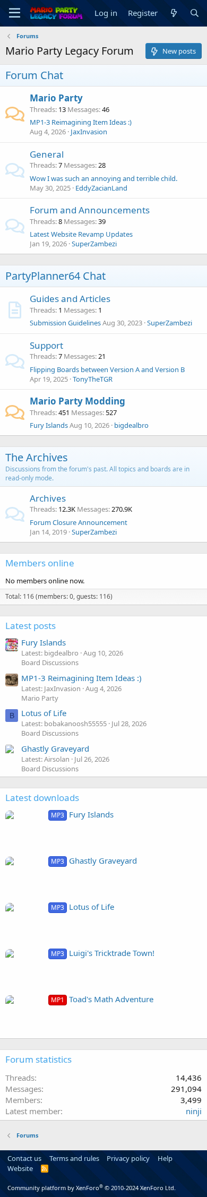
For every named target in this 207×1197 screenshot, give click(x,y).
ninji (194, 1111)
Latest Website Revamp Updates (81, 234)
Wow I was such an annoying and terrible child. (103, 178)
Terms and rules (74, 1158)
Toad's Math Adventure (102, 999)
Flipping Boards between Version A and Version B (107, 369)
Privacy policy (128, 1158)
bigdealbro (131, 425)
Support (46, 345)
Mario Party (56, 98)
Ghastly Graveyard (55, 748)
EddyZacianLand (101, 188)
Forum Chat (34, 75)
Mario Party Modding (77, 401)
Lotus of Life (43, 713)
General (47, 154)
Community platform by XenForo (91, 1188)
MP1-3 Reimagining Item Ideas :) (81, 122)
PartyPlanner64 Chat (55, 276)
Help (165, 1158)
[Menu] (14, 13)
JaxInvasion (89, 131)
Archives (48, 498)
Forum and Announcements (90, 210)
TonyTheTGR (93, 379)
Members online (39, 563)
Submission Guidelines (65, 323)
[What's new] (173, 13)
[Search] (194, 13)
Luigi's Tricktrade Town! (102, 953)
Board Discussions (50, 662)
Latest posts (30, 625)
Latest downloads (42, 797)
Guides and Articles (70, 298)
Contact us (24, 1158)
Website (20, 1168)
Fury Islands (49, 425)
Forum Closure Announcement (78, 522)
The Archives (36, 457)
